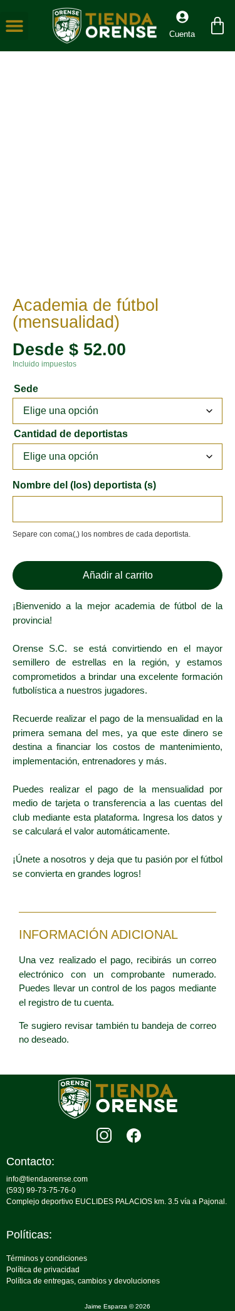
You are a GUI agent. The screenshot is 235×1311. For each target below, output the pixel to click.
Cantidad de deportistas (71, 434)
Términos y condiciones (46, 1258)
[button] (14, 26)
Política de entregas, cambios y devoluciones (83, 1281)
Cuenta (182, 34)
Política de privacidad (43, 1269)
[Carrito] (217, 26)
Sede (26, 389)
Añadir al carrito (118, 575)
